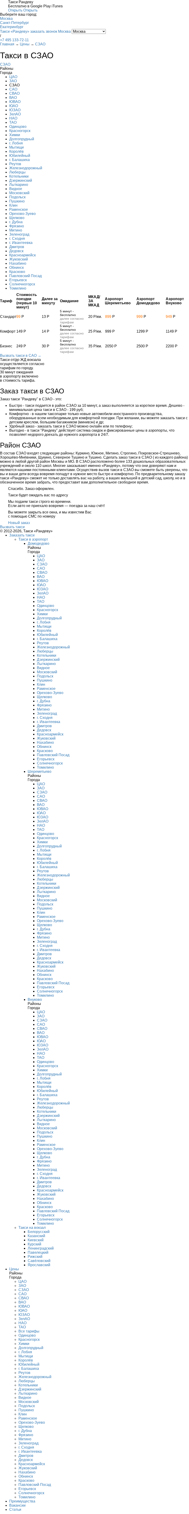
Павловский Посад (25, 276)
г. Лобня (16, 143)
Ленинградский (41, 1248)
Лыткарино (18, 185)
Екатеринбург (12, 27)
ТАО (13, 122)
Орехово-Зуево (22, 214)
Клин (13, 205)
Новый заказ (19, 523)
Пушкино (17, 201)
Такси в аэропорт (33, 539)
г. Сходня (17, 238)
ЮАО (13, 106)
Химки (14, 135)
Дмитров (16, 247)
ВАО (13, 98)
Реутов (15, 164)
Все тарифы (28, 1331)
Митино (15, 230)
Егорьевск (18, 280)
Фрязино (16, 226)
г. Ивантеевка (20, 243)
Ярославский (39, 1265)
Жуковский (18, 259)
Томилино (17, 288)
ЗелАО (15, 114)
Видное (15, 189)
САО (13, 89)
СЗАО (5, 64)
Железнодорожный (25, 168)
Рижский (35, 1257)
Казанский (36, 1236)
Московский (19, 193)
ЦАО (13, 77)
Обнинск (16, 267)
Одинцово (18, 127)
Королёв (16, 151)
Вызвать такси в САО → (20, 355)
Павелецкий (38, 1252)
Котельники (19, 176)
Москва (6, 18)
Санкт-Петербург (14, 23)
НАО (13, 118)
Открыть (15, 10)
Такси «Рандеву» (14, 31)
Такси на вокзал (32, 1228)
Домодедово (38, 543)
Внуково (35, 1000)
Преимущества (22, 1501)
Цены (14, 1269)
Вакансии (17, 1505)
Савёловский (39, 1261)
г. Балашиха (19, 160)
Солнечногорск (22, 284)
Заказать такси (22, 535)
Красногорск (19, 131)
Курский (34, 1244)
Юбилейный (19, 156)
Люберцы (17, 172)
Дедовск (16, 251)
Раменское (18, 209)
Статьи (15, 1509)
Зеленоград (19, 234)
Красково (17, 272)
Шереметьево (39, 771)
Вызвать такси (12, 527)
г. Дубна (16, 222)
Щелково (16, 218)
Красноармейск (22, 255)
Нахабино (17, 263)
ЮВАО (15, 102)
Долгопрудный (21, 139)
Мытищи (16, 147)
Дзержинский (20, 180)
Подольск (17, 197)
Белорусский (39, 1232)
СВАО (14, 93)
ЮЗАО (15, 110)
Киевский (36, 1240)
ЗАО (13, 81)
